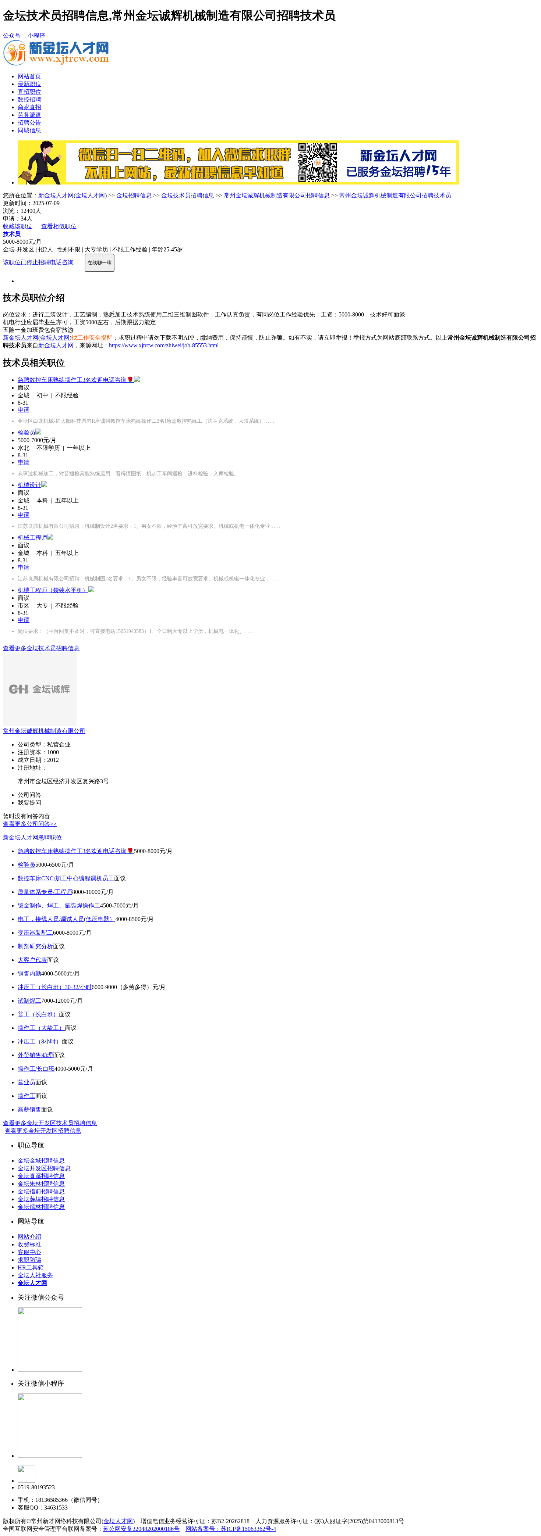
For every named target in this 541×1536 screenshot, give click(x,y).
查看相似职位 (59, 226)
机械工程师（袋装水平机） (53, 590)
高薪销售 (29, 1109)
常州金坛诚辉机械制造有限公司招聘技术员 (395, 195)
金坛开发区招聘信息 (44, 1168)
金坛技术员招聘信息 (187, 195)
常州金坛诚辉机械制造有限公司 (44, 731)
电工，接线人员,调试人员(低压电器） (66, 919)
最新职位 (29, 84)
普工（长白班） (38, 1014)
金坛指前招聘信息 (41, 1191)
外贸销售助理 (35, 1055)
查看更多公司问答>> (30, 824)
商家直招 (29, 107)
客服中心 (29, 1252)
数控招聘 (29, 99)
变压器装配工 (35, 933)
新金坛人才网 (56, 195)
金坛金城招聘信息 (41, 1160)
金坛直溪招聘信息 (41, 1176)
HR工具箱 (31, 1267)
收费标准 (29, 1244)
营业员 (26, 1082)
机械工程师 (32, 537)
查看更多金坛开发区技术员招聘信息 (50, 1123)
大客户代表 (32, 960)
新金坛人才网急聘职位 (32, 837)
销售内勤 (29, 973)
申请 (23, 410)
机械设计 (29, 485)
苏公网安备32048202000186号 (141, 1529)
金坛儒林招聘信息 (41, 1207)
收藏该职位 (17, 226)
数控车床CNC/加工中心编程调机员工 (66, 878)
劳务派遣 (29, 115)
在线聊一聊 (100, 262)
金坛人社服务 (35, 1275)
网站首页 (29, 76)
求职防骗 (29, 1260)
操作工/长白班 (36, 1069)
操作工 (26, 1096)
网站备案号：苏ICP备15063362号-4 (230, 1529)
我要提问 (29, 802)
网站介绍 (29, 1237)
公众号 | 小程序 (24, 35)
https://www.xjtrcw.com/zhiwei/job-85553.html (164, 345)
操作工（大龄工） (41, 1028)
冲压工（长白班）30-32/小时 (55, 987)
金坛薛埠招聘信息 (41, 1199)
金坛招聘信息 (134, 195)
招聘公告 (29, 122)
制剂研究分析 (35, 946)
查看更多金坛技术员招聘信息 (41, 648)
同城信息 (29, 130)
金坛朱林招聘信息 (41, 1184)
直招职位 (29, 92)
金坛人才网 (90, 195)
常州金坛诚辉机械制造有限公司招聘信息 (277, 195)
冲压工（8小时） (40, 1041)
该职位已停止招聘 (26, 262)
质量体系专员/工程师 (45, 892)
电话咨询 (62, 262)
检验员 (26, 432)
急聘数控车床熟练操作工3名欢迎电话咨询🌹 (76, 380)
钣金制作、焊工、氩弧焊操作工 (59, 905)
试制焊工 (29, 1001)
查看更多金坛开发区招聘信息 (43, 1131)
